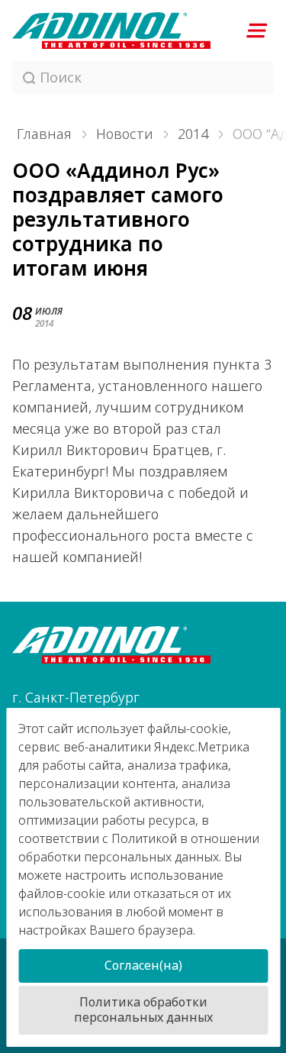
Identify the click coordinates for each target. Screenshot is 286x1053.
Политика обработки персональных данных (143, 1010)
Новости (124, 134)
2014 (193, 134)
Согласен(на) (143, 965)
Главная (44, 134)
